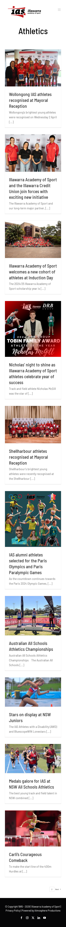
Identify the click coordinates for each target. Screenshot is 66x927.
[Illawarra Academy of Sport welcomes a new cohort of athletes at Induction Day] (33, 239)
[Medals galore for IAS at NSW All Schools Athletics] (33, 758)
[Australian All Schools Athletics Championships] (33, 615)
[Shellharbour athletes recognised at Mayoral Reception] (33, 424)
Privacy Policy (13, 910)
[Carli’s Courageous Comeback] (33, 828)
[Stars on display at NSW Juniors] (33, 692)
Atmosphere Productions (47, 910)
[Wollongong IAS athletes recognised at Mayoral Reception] (33, 67)
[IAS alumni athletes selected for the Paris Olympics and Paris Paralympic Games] (33, 519)
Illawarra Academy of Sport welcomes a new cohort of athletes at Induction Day (33, 271)
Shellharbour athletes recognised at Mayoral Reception (28, 457)
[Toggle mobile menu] (59, 9)
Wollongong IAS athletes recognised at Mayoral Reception (30, 100)
